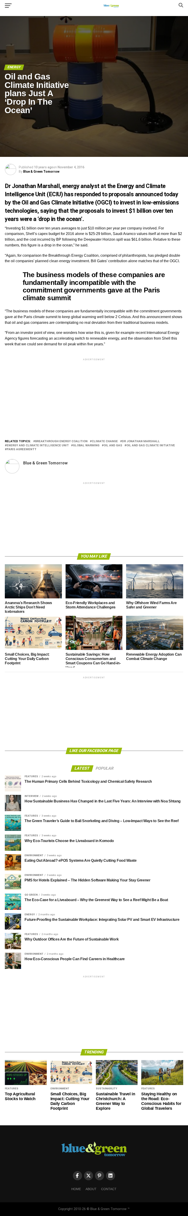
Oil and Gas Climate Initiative (150, 445)
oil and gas (113, 445)
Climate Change (105, 441)
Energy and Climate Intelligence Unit (38, 445)
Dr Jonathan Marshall (141, 441)
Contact (108, 1189)
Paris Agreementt (21, 449)
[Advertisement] (94, 394)
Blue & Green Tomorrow (41, 171)
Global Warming (86, 445)
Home (76, 1189)
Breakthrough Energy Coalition (61, 441)
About (91, 1189)
